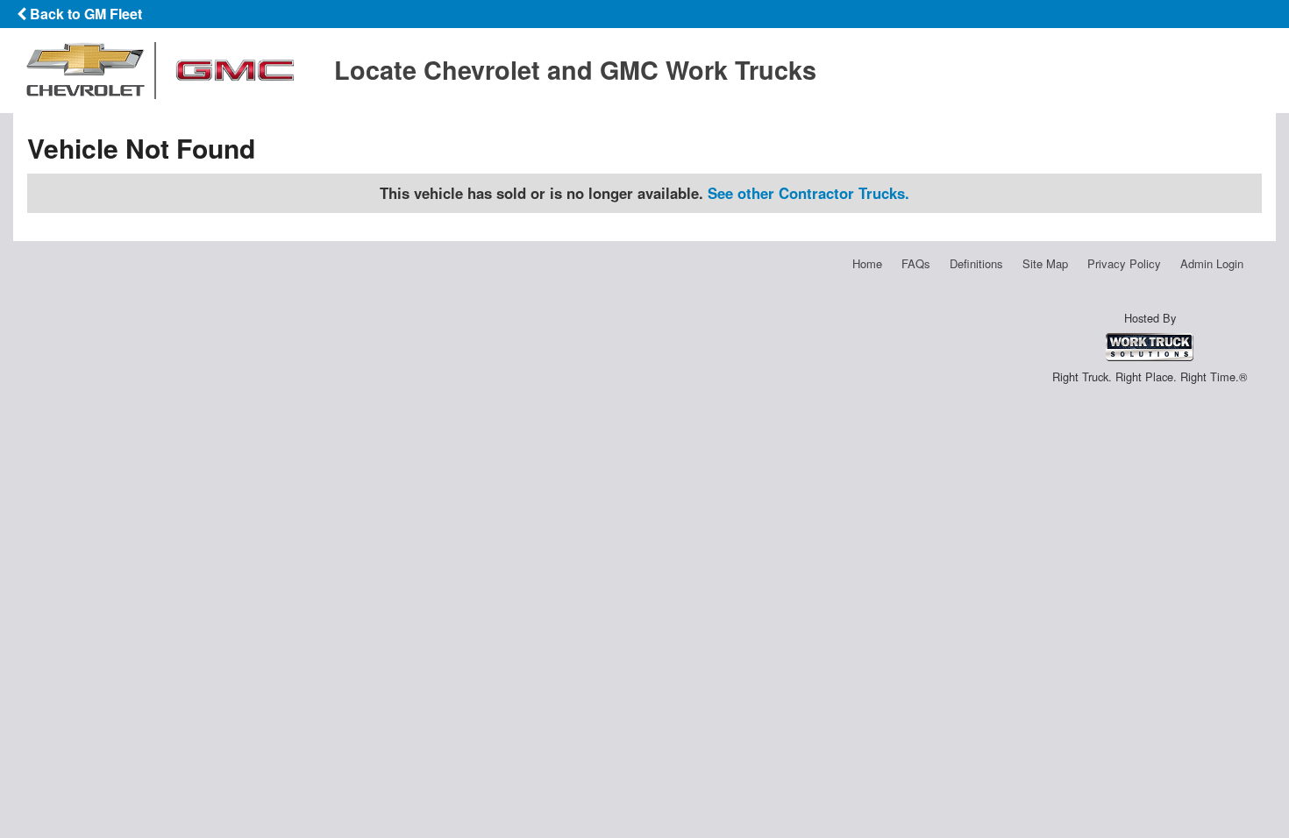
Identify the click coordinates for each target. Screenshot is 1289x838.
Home (867, 263)
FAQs (915, 263)
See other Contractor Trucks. (808, 192)
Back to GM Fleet (84, 14)
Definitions (976, 263)
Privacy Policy (1124, 263)
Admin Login (1211, 263)
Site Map (1045, 263)
